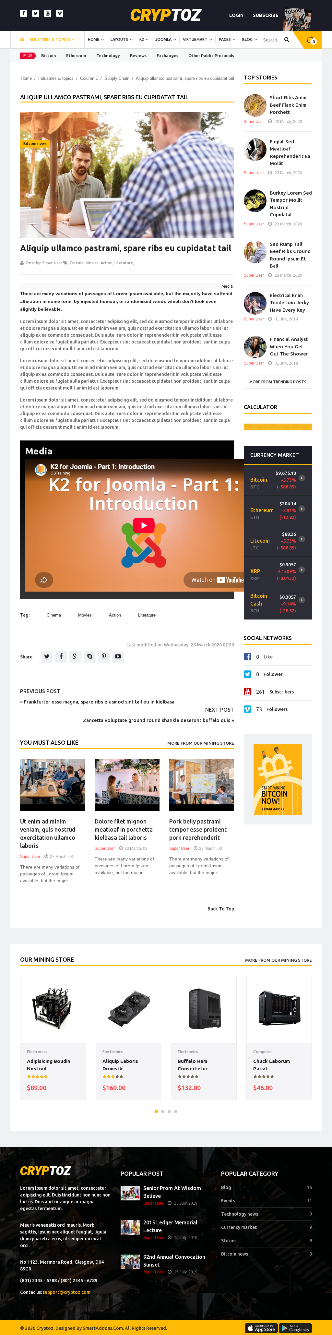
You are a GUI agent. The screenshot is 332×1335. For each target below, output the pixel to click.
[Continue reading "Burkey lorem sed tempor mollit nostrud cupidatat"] (255, 200)
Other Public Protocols (211, 55)
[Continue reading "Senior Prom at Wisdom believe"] (130, 1193)
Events (228, 1200)
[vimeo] (59, 13)
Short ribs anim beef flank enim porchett (288, 105)
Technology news (239, 1214)
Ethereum (76, 55)
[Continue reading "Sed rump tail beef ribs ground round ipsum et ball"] (255, 252)
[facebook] (23, 13)
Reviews (138, 55)
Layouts (119, 39)
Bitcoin (48, 55)
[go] (286, 39)
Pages (225, 39)
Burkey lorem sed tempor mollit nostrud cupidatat (291, 204)
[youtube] (47, 13)
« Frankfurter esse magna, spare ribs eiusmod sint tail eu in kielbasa (97, 701)
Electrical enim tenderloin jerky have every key (289, 303)
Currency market (239, 1227)
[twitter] (35, 13)
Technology (108, 55)
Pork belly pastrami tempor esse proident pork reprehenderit (198, 829)
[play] (302, 473)
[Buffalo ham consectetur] (204, 1009)
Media (227, 286)
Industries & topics (49, 39)
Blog (247, 39)
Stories (228, 1240)
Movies (92, 263)
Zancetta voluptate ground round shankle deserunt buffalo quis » (158, 720)
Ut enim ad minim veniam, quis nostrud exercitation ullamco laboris (48, 833)
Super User (52, 263)
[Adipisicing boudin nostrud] (53, 1009)
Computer (262, 1052)
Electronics (37, 1052)
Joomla (163, 39)
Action (107, 263)
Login (236, 15)
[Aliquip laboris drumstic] (128, 1009)
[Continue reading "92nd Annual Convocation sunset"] (130, 1262)
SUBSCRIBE (266, 15)
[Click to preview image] (127, 175)
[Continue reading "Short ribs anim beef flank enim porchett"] (255, 105)
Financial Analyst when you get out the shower (289, 346)
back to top (221, 908)
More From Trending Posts (277, 382)
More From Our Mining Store (200, 743)
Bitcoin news (35, 143)
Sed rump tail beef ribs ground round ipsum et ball (290, 255)
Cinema (77, 263)
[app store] (261, 1328)
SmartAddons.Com (103, 1328)
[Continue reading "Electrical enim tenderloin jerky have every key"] (255, 303)
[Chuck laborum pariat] (279, 1009)
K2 (141, 39)
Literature (123, 263)
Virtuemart (195, 39)
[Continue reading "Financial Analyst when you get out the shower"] (255, 347)
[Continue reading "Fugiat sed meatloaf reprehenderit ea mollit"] (255, 149)
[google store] (295, 1328)
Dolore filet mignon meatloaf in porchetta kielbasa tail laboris (124, 829)
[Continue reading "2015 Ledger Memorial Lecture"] (130, 1227)
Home (93, 39)
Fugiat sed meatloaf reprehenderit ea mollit (290, 152)
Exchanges (167, 55)
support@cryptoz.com (66, 1292)
